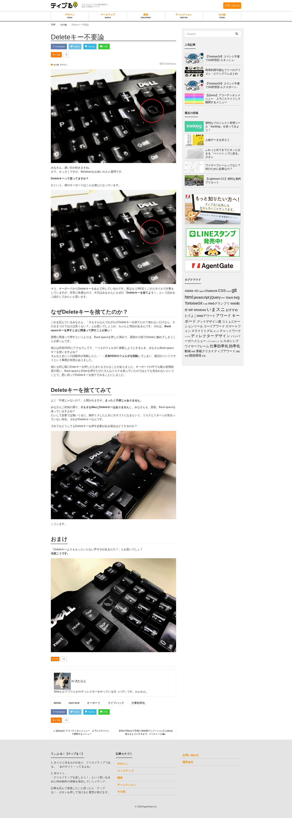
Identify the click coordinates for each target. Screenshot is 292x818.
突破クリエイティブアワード (215, 351)
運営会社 (187, 762)
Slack (229, 297)
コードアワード (214, 326)
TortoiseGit (193, 303)
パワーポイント (213, 341)
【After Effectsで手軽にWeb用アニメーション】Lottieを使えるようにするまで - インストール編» (145, 732)
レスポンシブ (229, 341)
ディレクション (184, 15)
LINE (105, 46)
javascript (201, 297)
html (189, 297)
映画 (193, 351)
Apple (201, 291)
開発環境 (195, 355)
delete (57, 702)
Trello (205, 304)
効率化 (234, 346)
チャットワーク (230, 331)
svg (236, 297)
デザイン (70, 15)
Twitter (76, 46)
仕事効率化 (138, 702)
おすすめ (232, 310)
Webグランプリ (219, 303)
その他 (221, 15)
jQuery (215, 297)
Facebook (60, 46)
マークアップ (108, 15)
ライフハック (116, 702)
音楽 (204, 356)
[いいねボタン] (56, 54)
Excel (228, 291)
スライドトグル (202, 331)
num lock (74, 702)
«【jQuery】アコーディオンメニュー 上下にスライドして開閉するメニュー (82, 732)
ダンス (216, 331)
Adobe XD (192, 291)
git (234, 290)
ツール (187, 336)
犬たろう (80, 680)
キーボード (93, 702)
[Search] (237, 34)
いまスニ (216, 309)
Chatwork (210, 291)
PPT (223, 298)
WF (190, 310)
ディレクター (202, 336)
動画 (188, 351)
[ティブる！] (64, 5)
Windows (200, 310)
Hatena (91, 46)
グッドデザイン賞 (209, 321)
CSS (222, 290)
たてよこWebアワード (200, 316)
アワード (223, 315)
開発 (146, 15)
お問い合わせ (232, 5)
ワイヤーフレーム (197, 346)
